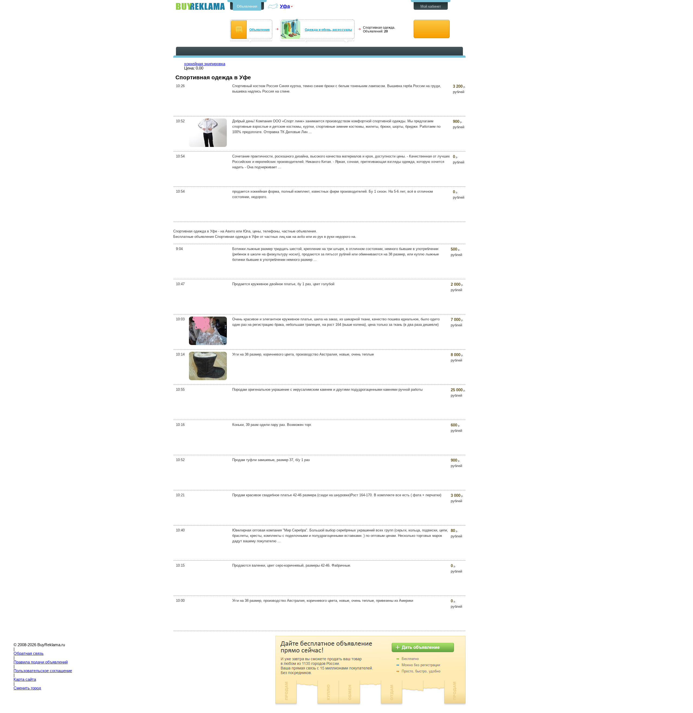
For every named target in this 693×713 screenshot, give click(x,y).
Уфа (285, 6)
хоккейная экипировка (204, 64)
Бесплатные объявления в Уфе (200, 6)
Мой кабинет (430, 6)
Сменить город (27, 688)
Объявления (247, 6)
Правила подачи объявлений (41, 662)
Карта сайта (25, 679)
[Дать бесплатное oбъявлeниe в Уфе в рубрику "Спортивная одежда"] (432, 29)
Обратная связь (29, 653)
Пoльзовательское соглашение (43, 671)
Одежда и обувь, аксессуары (328, 30)
